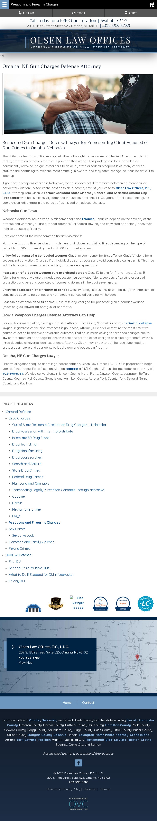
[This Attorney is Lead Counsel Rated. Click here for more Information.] (119, 603)
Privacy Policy (72, 789)
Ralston (133, 740)
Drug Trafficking (24, 444)
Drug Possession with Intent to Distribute (42, 431)
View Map (26, 662)
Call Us (28, 13)
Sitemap (105, 789)
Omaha (34, 720)
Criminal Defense (18, 412)
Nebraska (49, 720)
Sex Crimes (17, 529)
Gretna (146, 740)
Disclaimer (90, 789)
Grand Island (139, 735)
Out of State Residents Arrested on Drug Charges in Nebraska (59, 425)
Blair (109, 740)
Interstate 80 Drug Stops (30, 438)
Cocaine (18, 496)
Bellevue (60, 735)
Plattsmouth (94, 740)
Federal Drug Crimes (27, 477)
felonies (88, 219)
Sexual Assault (23, 535)
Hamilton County (118, 725)
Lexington (86, 735)
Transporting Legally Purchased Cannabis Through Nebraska (58, 490)
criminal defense (139, 323)
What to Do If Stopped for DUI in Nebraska (41, 575)
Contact (88, 703)
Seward (30, 740)
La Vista (120, 740)
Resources (53, 789)
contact (72, 369)
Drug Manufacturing (27, 451)
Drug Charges (19, 418)
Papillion (44, 740)
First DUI (15, 561)
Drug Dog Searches (27, 457)
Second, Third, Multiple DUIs (29, 568)
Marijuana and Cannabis (30, 483)
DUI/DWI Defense (18, 555)
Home (67, 703)
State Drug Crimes (26, 470)
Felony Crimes (19, 548)
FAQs (16, 516)
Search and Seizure (26, 464)
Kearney (122, 735)
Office (133, 13)
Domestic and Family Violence (31, 542)
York (20, 740)
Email (81, 13)
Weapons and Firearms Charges (34, 522)
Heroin (17, 503)
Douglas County (40, 735)
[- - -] (4, 4)
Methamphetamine (26, 509)
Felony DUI (17, 581)
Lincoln (132, 720)
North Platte (104, 735)
